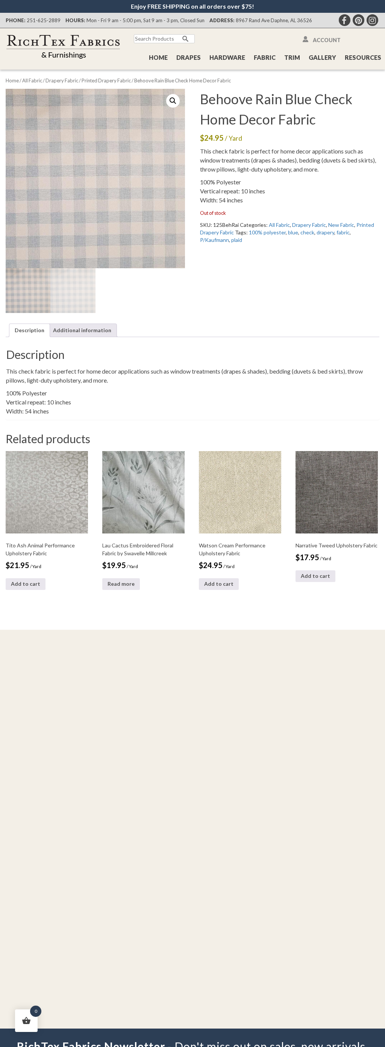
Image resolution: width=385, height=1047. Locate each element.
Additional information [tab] (82, 330)
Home (158, 57)
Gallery (322, 57)
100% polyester (267, 232)
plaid (236, 240)
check (307, 232)
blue (293, 232)
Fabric (265, 57)
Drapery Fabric (61, 80)
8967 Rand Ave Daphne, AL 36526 (274, 20)
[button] (173, 101)
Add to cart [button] (25, 583)
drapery (325, 232)
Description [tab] (29, 330)
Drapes (188, 57)
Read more (121, 583)
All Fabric (32, 80)
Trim (292, 57)
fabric (343, 232)
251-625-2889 (44, 20)
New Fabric (341, 225)
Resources (363, 57)
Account (327, 40)
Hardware (227, 57)
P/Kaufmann (214, 240)
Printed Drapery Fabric (106, 80)
